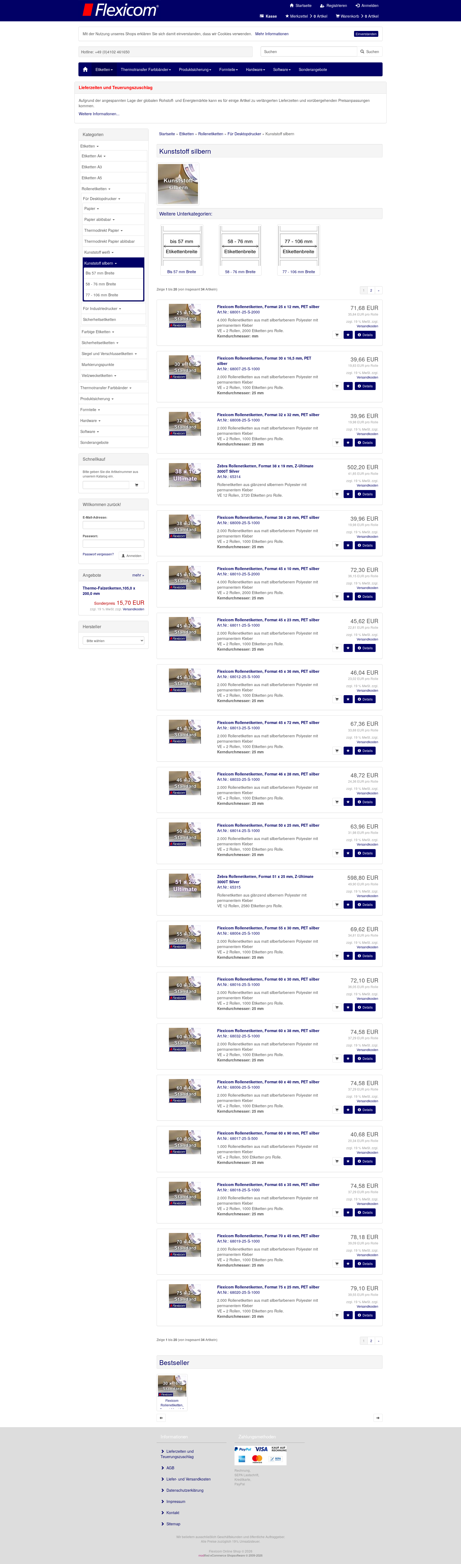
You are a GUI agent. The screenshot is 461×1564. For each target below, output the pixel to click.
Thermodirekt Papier (102, 230)
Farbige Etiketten (97, 331)
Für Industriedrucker (100, 308)
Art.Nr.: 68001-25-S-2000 (238, 312)
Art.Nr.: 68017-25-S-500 (237, 1138)
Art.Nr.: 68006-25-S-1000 (238, 1087)
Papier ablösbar (98, 219)
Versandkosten (133, 609)
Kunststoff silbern (99, 263)
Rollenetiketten (95, 188)
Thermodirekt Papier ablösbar (109, 241)
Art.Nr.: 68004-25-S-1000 (238, 933)
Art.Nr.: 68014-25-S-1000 (238, 830)
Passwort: (90, 536)
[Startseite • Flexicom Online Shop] (119, 9)
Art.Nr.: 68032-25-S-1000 (238, 1035)
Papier (90, 208)
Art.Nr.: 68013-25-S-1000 (238, 727)
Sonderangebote (94, 442)
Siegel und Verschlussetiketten (108, 353)
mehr (138, 575)
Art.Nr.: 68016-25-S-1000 (238, 984)
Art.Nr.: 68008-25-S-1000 (238, 420)
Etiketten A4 (92, 155)
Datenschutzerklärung (184, 1490)
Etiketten (88, 146)
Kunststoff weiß (97, 252)
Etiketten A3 (92, 166)
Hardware (89, 420)
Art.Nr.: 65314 (229, 476)
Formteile (88, 409)
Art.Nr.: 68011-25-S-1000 (238, 625)
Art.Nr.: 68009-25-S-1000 (238, 522)
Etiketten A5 (92, 177)
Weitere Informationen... (99, 113)
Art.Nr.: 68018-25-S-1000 (238, 1189)
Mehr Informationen (272, 33)
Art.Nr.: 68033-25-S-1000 (238, 779)
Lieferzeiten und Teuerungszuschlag (177, 1453)
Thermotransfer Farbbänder (104, 387)
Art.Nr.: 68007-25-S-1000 (238, 368)
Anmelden (133, 555)
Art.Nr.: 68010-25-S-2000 (238, 573)
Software (88, 431)
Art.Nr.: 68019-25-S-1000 (238, 1241)
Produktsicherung (95, 398)
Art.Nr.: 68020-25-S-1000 (238, 1292)
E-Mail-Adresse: (95, 517)
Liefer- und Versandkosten (187, 1479)
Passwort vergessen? (98, 554)
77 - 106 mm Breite (102, 294)
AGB (169, 1467)
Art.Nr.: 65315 (229, 887)
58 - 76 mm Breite (101, 283)
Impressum (174, 1501)
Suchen (371, 51)
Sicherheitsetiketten (99, 319)
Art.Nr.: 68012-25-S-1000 (238, 676)
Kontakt (171, 1512)
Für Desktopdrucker (100, 198)
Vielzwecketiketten (98, 375)
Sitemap (172, 1523)
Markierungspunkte (98, 364)
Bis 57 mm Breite (100, 273)
